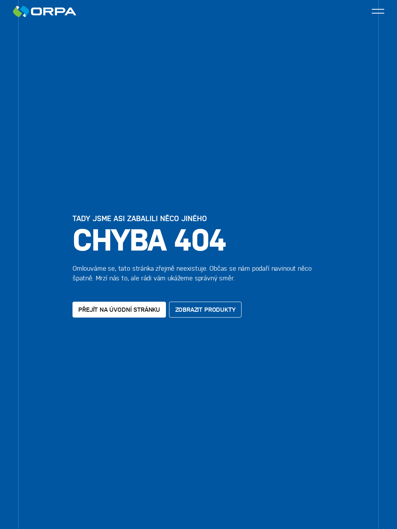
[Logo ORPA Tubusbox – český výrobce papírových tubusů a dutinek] (44, 11)
